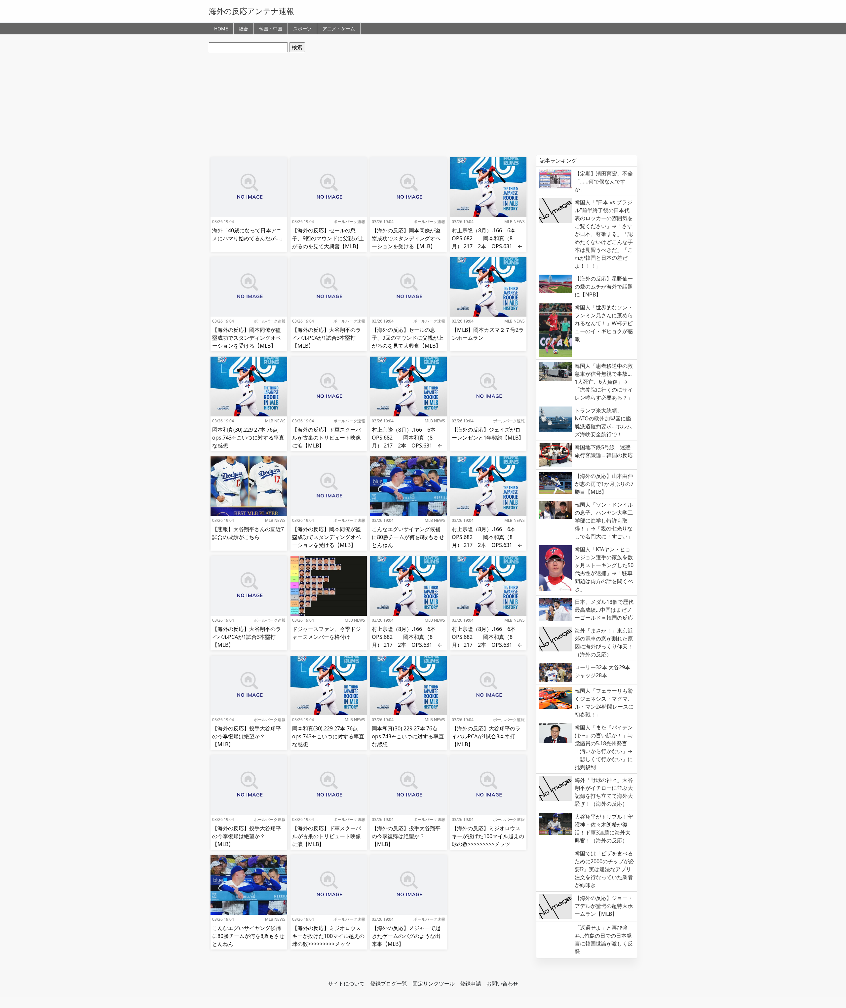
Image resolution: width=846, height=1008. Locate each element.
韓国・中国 (270, 28)
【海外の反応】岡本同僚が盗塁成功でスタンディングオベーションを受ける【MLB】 (406, 238)
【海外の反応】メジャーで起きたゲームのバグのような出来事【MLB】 (406, 936)
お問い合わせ (502, 983)
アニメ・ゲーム (339, 28)
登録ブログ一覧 (388, 983)
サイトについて (346, 983)
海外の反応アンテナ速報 (251, 11)
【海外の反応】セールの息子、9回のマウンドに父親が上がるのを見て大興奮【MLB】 (328, 238)
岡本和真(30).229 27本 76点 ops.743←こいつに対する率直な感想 (248, 437)
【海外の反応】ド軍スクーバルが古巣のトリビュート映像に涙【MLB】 (326, 437)
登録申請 (470, 983)
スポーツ (302, 28)
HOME (221, 28)
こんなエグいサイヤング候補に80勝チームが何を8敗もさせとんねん (408, 537)
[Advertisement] (423, 103)
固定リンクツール (433, 983)
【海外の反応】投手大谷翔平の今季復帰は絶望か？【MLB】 (246, 736)
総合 (243, 28)
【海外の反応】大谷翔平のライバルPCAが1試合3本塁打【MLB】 (326, 337)
